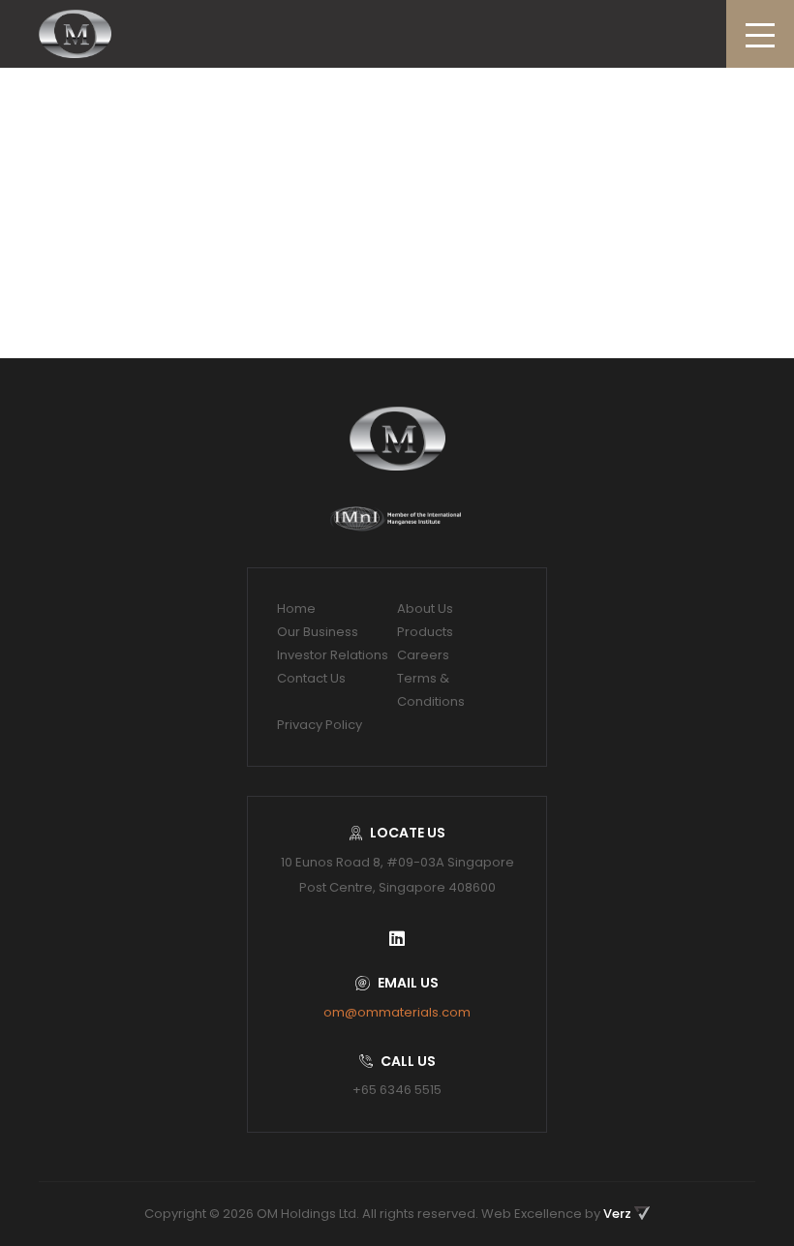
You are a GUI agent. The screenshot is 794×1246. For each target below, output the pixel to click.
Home (296, 608)
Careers (423, 655)
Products (425, 632)
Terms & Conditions (431, 690)
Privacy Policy (319, 724)
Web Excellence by (556, 1213)
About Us (425, 608)
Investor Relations (332, 655)
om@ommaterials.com (397, 1012)
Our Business (317, 632)
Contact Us (311, 678)
